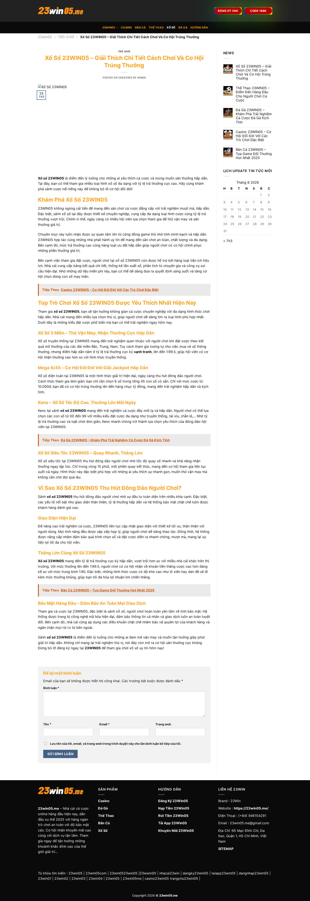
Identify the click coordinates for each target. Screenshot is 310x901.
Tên (47, 724)
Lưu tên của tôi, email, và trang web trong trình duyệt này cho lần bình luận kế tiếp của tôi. (115, 743)
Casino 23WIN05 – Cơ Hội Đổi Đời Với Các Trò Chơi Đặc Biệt (253, 136)
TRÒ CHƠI (66, 37)
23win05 (108, 27)
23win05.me (48, 808)
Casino (126, 27)
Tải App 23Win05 (172, 823)
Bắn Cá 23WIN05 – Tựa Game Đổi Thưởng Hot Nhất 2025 (254, 154)
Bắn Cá (140, 27)
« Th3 (227, 241)
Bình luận (51, 688)
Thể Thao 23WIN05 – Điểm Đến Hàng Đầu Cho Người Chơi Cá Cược (253, 94)
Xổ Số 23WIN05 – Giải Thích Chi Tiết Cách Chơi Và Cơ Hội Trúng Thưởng (253, 72)
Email (104, 724)
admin (141, 77)
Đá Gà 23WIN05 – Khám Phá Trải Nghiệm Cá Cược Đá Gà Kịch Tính (254, 116)
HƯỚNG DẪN (199, 27)
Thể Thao (156, 27)
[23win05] (65, 11)
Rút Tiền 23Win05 (173, 815)
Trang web (163, 724)
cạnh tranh (143, 352)
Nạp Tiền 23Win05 (173, 808)
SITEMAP (225, 849)
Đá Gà (182, 27)
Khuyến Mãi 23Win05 (176, 830)
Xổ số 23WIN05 (51, 178)
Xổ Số (171, 27)
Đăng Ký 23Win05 (173, 801)
